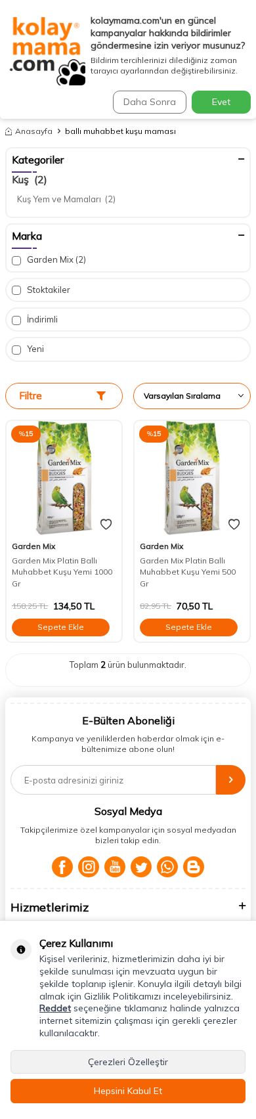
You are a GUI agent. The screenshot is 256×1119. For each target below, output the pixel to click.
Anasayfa (34, 131)
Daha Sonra (149, 102)
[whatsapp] (167, 866)
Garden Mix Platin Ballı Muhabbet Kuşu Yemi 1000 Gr (62, 572)
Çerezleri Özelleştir (128, 1062)
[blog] (193, 866)
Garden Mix (55, 259)
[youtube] (114, 866)
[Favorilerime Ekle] (106, 525)
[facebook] (62, 866)
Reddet (55, 1008)
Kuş (29, 179)
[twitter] (141, 866)
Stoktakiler (47, 289)
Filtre (30, 395)
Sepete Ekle (60, 627)
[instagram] (88, 866)
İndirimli (41, 319)
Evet (221, 102)
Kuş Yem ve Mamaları (66, 199)
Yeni (34, 348)
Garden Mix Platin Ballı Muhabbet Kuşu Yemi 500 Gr (188, 572)
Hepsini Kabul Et (128, 1091)
